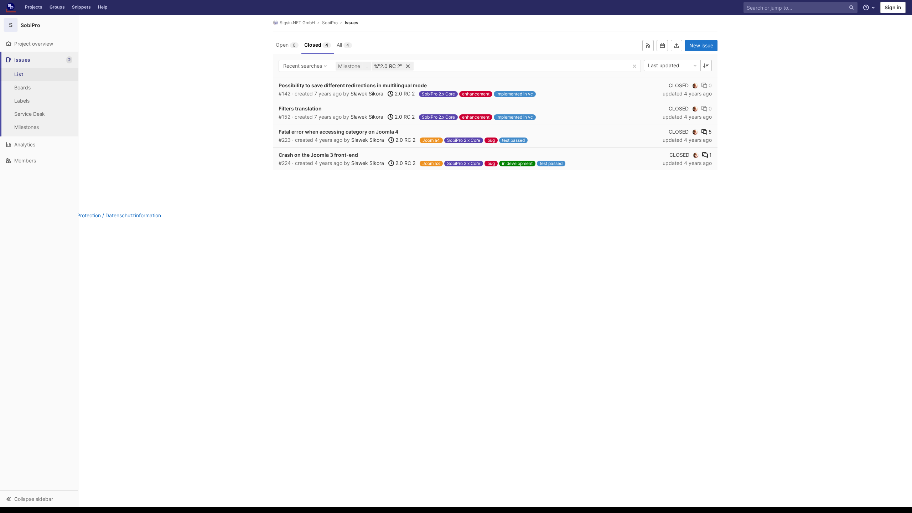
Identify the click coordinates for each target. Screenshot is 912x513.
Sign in (893, 7)
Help (103, 7)
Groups (57, 7)
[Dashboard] (11, 7)
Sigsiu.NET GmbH (297, 22)
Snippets (81, 7)
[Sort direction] (706, 65)
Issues (351, 22)
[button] (39, 498)
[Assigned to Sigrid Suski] (695, 85)
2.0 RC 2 (404, 93)
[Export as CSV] (676, 45)
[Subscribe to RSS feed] (648, 45)
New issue (701, 45)
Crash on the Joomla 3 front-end (318, 155)
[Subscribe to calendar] (662, 45)
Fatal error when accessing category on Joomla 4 (338, 132)
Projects (33, 7)
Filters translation (300, 108)
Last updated (663, 65)
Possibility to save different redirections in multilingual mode (353, 85)
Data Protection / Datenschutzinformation (112, 215)
